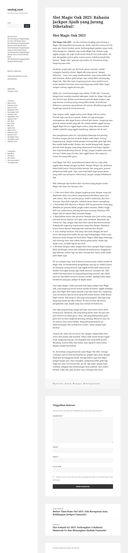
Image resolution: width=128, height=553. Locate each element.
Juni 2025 (11, 123)
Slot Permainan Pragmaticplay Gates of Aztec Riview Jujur (18, 49)
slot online (11, 158)
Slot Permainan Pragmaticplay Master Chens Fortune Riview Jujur (18, 54)
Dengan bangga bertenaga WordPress (66, 548)
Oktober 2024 (12, 141)
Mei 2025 (11, 126)
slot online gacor (13, 160)
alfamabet (11, 89)
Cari (9, 23)
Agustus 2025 (12, 119)
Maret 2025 (12, 130)
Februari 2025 (13, 132)
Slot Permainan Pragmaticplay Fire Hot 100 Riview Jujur (18, 40)
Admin (69, 384)
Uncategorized (13, 162)
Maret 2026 (12, 103)
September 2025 (13, 117)
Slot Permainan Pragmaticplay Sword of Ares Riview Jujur (18, 44)
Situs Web (57, 466)
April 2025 (11, 128)
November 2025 (13, 112)
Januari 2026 (12, 108)
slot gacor (11, 156)
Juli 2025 (11, 121)
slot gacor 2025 (13, 91)
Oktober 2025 (12, 114)
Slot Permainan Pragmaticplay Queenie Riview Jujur (18, 60)
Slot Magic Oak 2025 (93, 384)
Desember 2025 (13, 110)
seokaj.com (15, 9)
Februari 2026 (13, 105)
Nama (56, 447)
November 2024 (13, 139)
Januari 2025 (12, 135)
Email (56, 457)
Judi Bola (11, 153)
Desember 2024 (13, 137)
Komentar (58, 416)
